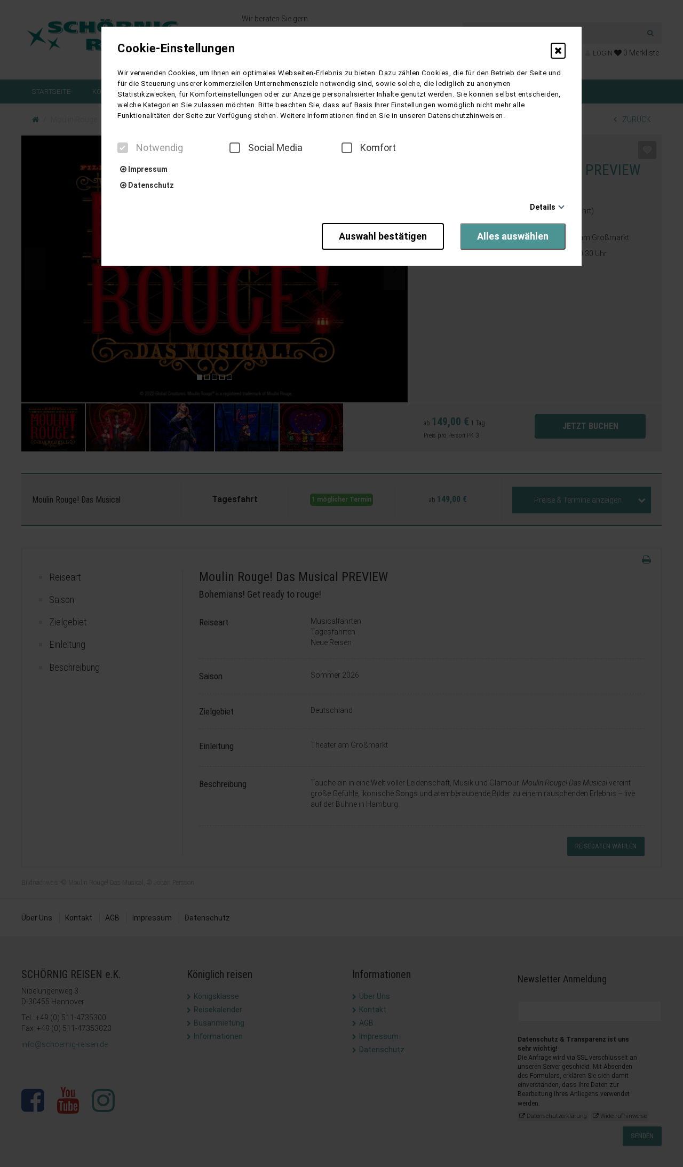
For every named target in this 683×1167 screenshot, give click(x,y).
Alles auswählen (513, 236)
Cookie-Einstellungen (176, 48)
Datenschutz (150, 185)
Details (542, 207)
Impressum (147, 169)
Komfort (378, 147)
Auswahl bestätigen (383, 236)
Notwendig (159, 147)
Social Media (275, 147)
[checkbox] (122, 147)
